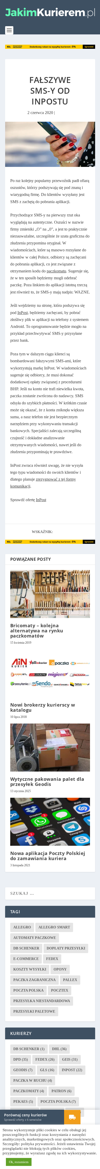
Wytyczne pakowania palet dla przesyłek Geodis (47, 781)
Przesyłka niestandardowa (41, 1001)
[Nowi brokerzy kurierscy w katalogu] (50, 673)
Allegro (22, 927)
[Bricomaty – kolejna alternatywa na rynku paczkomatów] (50, 594)
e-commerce (26, 959)
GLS (47, 1070)
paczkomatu (56, 271)
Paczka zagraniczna (34, 980)
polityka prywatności (38, 1144)
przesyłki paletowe (34, 1011)
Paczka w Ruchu (32, 1080)
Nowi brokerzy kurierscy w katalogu (42, 707)
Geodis (23, 1070)
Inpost (72, 1070)
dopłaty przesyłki (66, 948)
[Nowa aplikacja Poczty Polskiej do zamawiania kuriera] (50, 821)
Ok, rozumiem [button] (18, 1162)
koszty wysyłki (29, 969)
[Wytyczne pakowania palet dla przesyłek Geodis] (50, 747)
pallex (70, 980)
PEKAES (23, 1101)
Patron (62, 1091)
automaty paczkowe (34, 937)
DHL (59, 1049)
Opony (60, 969)
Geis (70, 1059)
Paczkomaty (28, 1091)
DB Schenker (26, 948)
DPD (20, 1059)
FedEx (52, 959)
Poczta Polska (28, 990)
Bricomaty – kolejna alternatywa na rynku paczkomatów (36, 630)
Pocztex (59, 990)
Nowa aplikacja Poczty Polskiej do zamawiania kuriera (47, 855)
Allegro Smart (54, 927)
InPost (22, 312)
